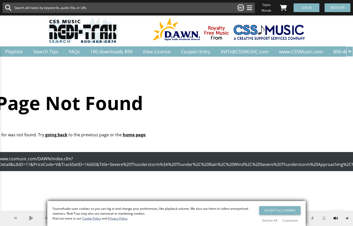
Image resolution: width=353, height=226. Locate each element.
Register (337, 7)
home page (134, 135)
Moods (266, 10)
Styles (266, 5)
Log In (307, 7)
